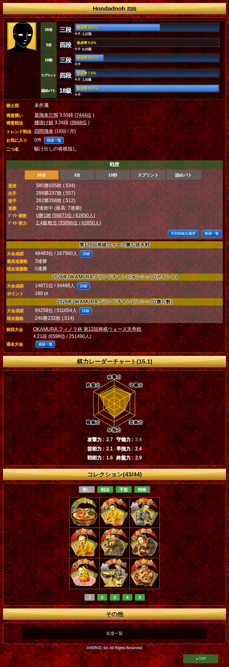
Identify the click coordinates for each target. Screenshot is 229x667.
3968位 (79, 122)
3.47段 (87, 33)
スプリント (148, 175)
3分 (77, 175)
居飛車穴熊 (46, 115)
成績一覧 (45, 344)
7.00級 (87, 79)
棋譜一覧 (54, 140)
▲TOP (200, 659)
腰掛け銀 (43, 122)
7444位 (84, 115)
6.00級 (87, 48)
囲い (87, 489)
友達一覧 (114, 633)
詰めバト (183, 175)
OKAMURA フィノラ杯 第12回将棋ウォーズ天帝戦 (87, 329)
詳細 (86, 254)
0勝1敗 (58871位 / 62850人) (65, 215)
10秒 (112, 175)
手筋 (124, 489)
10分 (41, 175)
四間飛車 (43, 131)
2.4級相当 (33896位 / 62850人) (68, 222)
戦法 (105, 489)
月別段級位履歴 (183, 233)
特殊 (142, 489)
